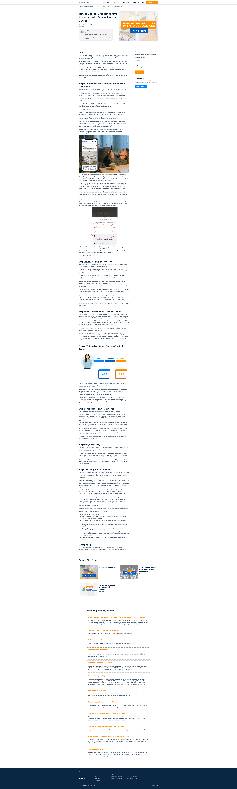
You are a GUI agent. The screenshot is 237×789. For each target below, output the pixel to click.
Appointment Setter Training (116, 778)
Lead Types (97, 778)
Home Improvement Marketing (133, 778)
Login (144, 774)
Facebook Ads (130, 774)
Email (136, 65)
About (143, 2)
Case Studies (136, 2)
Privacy (153, 785)
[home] (84, 2)
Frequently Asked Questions (116, 776)
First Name (137, 60)
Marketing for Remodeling (132, 776)
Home (96, 774)
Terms (156, 785)
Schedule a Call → (152, 2)
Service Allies (82, 6)
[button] (107, 2)
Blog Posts (88, 6)
